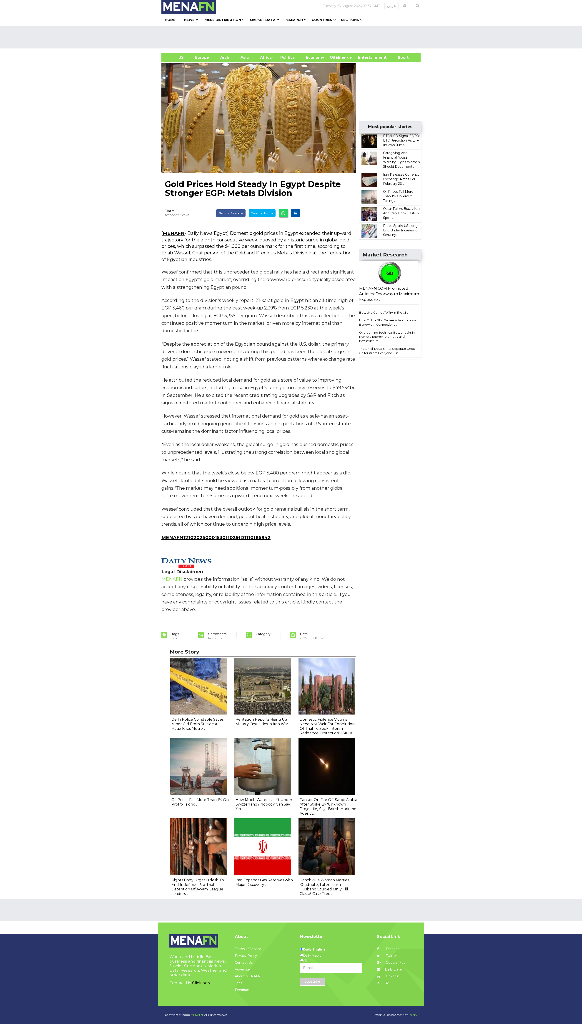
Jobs (238, 983)
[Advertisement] (293, 37)
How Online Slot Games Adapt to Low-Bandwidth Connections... (387, 322)
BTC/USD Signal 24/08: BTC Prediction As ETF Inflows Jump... (401, 140)
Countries (322, 20)
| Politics (286, 57)
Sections (350, 20)
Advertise (242, 969)
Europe (202, 57)
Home (170, 20)
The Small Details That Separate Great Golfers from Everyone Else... (387, 351)
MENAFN (174, 233)
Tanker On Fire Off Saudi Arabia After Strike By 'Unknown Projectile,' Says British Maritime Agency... (328, 807)
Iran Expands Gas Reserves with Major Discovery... (264, 882)
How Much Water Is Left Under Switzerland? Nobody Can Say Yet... (264, 804)
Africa (265, 57)
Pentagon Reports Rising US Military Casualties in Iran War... (263, 721)
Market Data (263, 20)
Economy (315, 57)
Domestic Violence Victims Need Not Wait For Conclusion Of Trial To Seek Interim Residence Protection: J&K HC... (328, 726)
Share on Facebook (230, 213)
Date (169, 211)
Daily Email (393, 969)
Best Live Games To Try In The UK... (384, 312)
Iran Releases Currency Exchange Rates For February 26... (401, 179)
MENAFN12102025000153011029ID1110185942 (216, 537)
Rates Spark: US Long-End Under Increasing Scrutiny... (401, 230)
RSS (388, 983)
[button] (404, 5)
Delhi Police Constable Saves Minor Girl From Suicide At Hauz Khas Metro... (197, 724)
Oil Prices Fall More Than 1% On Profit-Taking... (398, 196)
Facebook (393, 949)
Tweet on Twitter (262, 213)
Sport (400, 57)
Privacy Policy (246, 956)
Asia (244, 57)
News (189, 20)
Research (293, 20)
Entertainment (365, 57)
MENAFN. (197, 1014)
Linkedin (392, 976)
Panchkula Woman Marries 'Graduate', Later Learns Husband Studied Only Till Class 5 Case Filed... (324, 887)
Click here (202, 983)
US (175, 57)
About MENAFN (248, 976)
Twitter (391, 956)
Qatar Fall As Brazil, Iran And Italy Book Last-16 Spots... (401, 213)
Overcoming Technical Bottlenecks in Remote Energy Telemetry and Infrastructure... (387, 337)
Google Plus (395, 963)
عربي (391, 5)
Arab (225, 57)
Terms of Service (248, 949)
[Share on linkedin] (295, 213)
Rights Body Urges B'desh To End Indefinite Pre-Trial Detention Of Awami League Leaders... (197, 887)
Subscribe (312, 981)
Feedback (243, 990)
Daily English (314, 949)
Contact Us (244, 963)
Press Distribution (222, 20)
